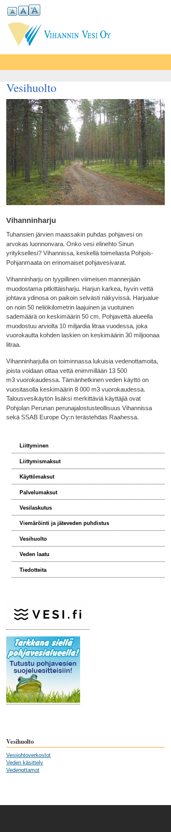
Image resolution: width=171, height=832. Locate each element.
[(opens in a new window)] (47, 626)
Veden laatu (34, 554)
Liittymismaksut (40, 461)
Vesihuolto (33, 539)
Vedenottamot (22, 770)
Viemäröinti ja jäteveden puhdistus (64, 523)
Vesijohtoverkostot (28, 755)
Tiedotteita (33, 570)
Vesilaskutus (36, 508)
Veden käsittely (24, 762)
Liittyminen (34, 446)
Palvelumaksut (38, 492)
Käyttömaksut (37, 477)
